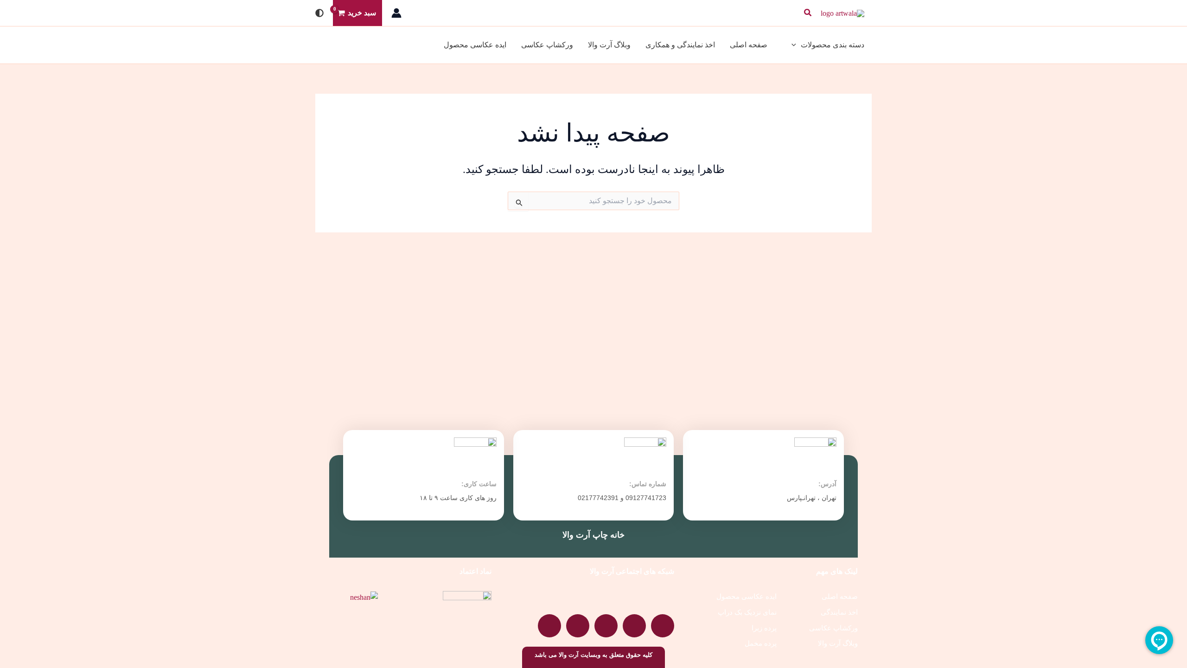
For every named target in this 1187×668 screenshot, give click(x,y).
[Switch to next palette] (319, 13)
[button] (807, 13)
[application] (796, 45)
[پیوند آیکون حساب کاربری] (396, 13)
